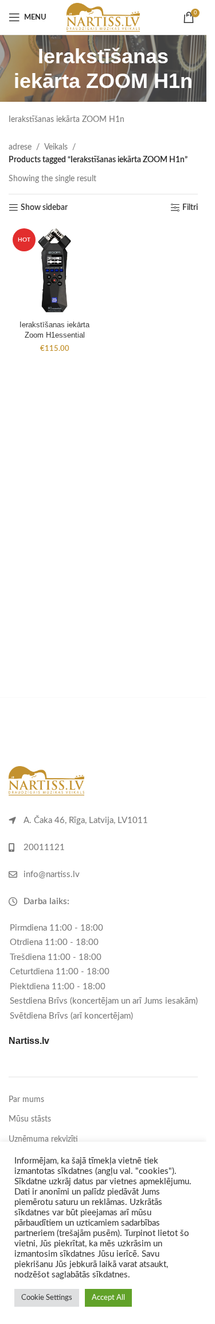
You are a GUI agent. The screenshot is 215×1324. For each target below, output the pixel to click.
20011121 (44, 847)
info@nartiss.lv (52, 874)
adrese (20, 147)
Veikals (56, 147)
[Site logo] (103, 17)
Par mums (26, 1100)
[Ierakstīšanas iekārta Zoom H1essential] (54, 270)
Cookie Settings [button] (46, 1298)
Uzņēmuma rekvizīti (43, 1139)
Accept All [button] (108, 1298)
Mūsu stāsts (30, 1119)
